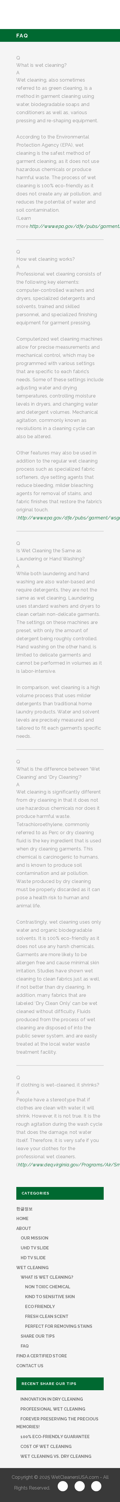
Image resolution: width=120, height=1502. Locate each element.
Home (22, 1218)
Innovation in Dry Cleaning (51, 1399)
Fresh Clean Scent (46, 1316)
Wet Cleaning (32, 1267)
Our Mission (34, 1238)
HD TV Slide (33, 1257)
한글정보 (24, 1208)
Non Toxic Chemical (47, 1287)
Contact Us (29, 1366)
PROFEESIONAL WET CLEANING (52, 1409)
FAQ (25, 1346)
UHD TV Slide (35, 1248)
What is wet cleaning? (47, 1277)
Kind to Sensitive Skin (50, 1296)
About (23, 1228)
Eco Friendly (40, 1306)
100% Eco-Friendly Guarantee (55, 1436)
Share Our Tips (38, 1336)
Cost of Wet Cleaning (46, 1446)
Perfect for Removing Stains (58, 1326)
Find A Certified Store (41, 1356)
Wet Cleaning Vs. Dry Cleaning (55, 1456)
